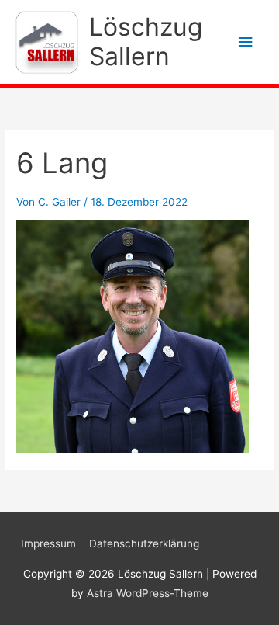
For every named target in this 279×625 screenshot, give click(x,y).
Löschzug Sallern (145, 41)
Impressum (48, 543)
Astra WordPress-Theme (147, 593)
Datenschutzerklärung (144, 543)
